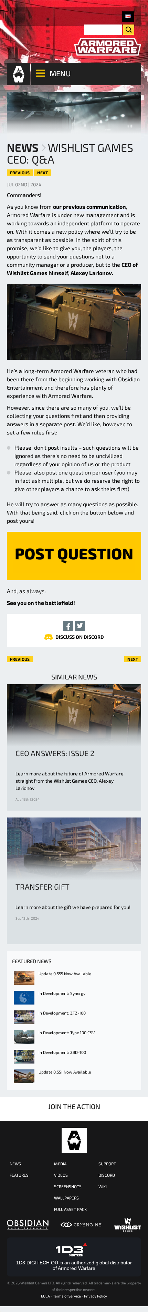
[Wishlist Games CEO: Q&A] (128, 16)
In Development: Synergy (62, 993)
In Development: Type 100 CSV (67, 1032)
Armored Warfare (74, 1140)
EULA (45, 1296)
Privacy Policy (95, 1296)
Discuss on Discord (79, 637)
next (42, 172)
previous (20, 172)
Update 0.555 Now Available (65, 973)
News (23, 147)
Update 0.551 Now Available (65, 1071)
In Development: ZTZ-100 (62, 1012)
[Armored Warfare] (107, 47)
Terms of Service (67, 1296)
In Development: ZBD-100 (62, 1052)
